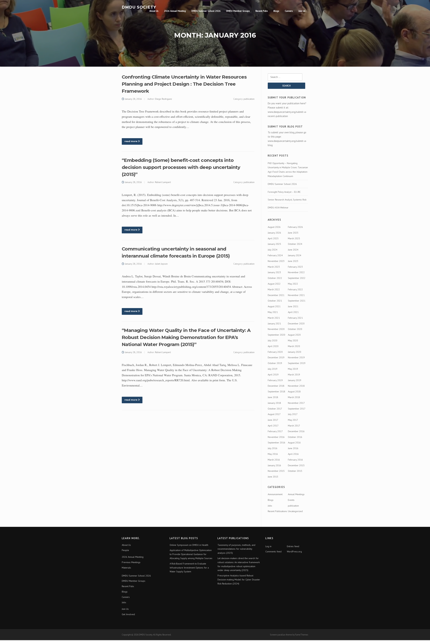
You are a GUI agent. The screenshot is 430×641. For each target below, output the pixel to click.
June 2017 (273, 419)
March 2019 (294, 374)
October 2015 (295, 470)
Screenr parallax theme (281, 634)
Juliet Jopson (161, 263)
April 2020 (273, 346)
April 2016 (293, 453)
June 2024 (293, 249)
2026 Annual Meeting (175, 10)
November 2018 (296, 385)
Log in (268, 546)
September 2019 (296, 363)
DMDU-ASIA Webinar (278, 207)
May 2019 (293, 368)
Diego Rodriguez (163, 98)
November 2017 (296, 402)
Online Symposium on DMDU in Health (189, 544)
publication (249, 98)
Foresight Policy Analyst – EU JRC (284, 191)
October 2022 (275, 278)
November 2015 (276, 470)
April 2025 (273, 238)
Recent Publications (277, 511)
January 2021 (274, 323)
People (125, 550)
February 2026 (295, 226)
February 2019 (275, 380)
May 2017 (293, 419)
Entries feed (293, 546)
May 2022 (293, 283)
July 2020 (272, 340)
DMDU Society (139, 7)
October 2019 (275, 363)
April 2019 (273, 374)
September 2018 (276, 391)
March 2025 (294, 238)
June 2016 (293, 448)
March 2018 (294, 397)
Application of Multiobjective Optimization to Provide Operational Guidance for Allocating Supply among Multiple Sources (191, 554)
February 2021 (295, 317)
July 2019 (272, 368)
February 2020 (275, 351)
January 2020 (294, 351)
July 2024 (272, 249)
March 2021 (274, 317)
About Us (153, 10)
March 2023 (274, 266)
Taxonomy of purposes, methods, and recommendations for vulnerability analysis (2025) (236, 549)
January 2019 (294, 380)
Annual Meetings (296, 494)
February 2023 (295, 266)
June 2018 (273, 397)
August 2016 (294, 442)
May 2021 (273, 312)
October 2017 (275, 408)
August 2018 (294, 391)
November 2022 (296, 272)
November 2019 (296, 357)
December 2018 (276, 385)
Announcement (275, 494)
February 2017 (275, 431)
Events (291, 499)
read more (130, 141)
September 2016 (276, 442)
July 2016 (272, 448)
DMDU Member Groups (238, 10)
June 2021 (293, 306)
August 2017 (274, 414)
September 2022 (296, 278)
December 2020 (296, 323)
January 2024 (294, 255)
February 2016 (295, 459)
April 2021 (293, 312)
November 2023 (276, 261)
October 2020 (295, 329)
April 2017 (273, 425)
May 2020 (293, 340)
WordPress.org (294, 551)
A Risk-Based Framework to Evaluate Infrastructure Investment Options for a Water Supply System (189, 567)
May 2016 (273, 453)
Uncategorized (295, 511)
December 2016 (296, 431)
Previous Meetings (131, 562)
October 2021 (275, 300)
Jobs (270, 505)
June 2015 (273, 476)
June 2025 (293, 232)
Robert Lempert (163, 182)
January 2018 (274, 402)
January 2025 (274, 243)
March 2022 (274, 289)
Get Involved (128, 614)
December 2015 (296, 465)
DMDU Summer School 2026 (206, 10)
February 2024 (275, 255)
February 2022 (295, 289)
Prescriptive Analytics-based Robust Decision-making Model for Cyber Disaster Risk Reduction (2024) (239, 579)
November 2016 (276, 437)
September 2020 (276, 334)
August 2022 (274, 283)
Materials (126, 567)
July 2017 (292, 414)
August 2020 (294, 334)
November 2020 (276, 329)
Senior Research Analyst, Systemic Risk (287, 199)
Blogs (276, 10)
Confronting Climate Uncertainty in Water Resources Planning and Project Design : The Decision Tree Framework (184, 84)
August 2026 (274, 226)
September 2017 (296, 408)
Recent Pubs (261, 10)
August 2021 (274, 306)
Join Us (301, 10)
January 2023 (274, 272)
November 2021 (296, 295)
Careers (289, 10)
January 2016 (274, 465)
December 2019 (276, 357)
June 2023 (293, 261)
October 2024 (295, 243)
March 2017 (294, 425)
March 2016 (274, 459)
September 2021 (296, 300)
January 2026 (274, 232)
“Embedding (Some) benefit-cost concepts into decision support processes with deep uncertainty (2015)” (181, 167)
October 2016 (295, 437)
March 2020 (294, 346)
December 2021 (276, 295)
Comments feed (273, 551)
